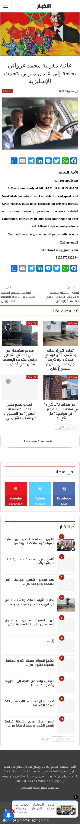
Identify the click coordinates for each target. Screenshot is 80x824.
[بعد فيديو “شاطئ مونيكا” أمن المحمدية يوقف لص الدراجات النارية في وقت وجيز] (66, 584)
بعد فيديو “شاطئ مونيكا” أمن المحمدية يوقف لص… (29, 581)
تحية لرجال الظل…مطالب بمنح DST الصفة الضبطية (29, 703)
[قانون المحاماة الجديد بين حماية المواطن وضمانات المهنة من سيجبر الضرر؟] (66, 544)
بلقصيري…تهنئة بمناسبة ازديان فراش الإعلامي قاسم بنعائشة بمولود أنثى (63, 297)
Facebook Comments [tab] (38, 441)
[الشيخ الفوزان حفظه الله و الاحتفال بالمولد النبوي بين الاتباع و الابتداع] (66, 665)
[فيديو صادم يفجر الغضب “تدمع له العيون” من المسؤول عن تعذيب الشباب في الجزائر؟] (20, 387)
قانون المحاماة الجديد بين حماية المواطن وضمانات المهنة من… (29, 541)
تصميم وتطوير (40, 820)
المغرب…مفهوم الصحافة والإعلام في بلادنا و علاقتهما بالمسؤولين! (17, 297)
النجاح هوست (15, 820)
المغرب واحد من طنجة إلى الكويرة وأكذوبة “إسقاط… (29, 683)
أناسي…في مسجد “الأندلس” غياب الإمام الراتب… (29, 561)
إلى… (50, 640)
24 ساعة (7, 91)
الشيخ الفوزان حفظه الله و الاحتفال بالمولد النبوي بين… (29, 662)
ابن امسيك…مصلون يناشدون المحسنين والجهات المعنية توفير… (29, 622)
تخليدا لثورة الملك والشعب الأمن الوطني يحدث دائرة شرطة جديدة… (29, 602)
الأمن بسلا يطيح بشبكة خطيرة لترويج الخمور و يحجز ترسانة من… (29, 723)
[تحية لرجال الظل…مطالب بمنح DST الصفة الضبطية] (66, 706)
